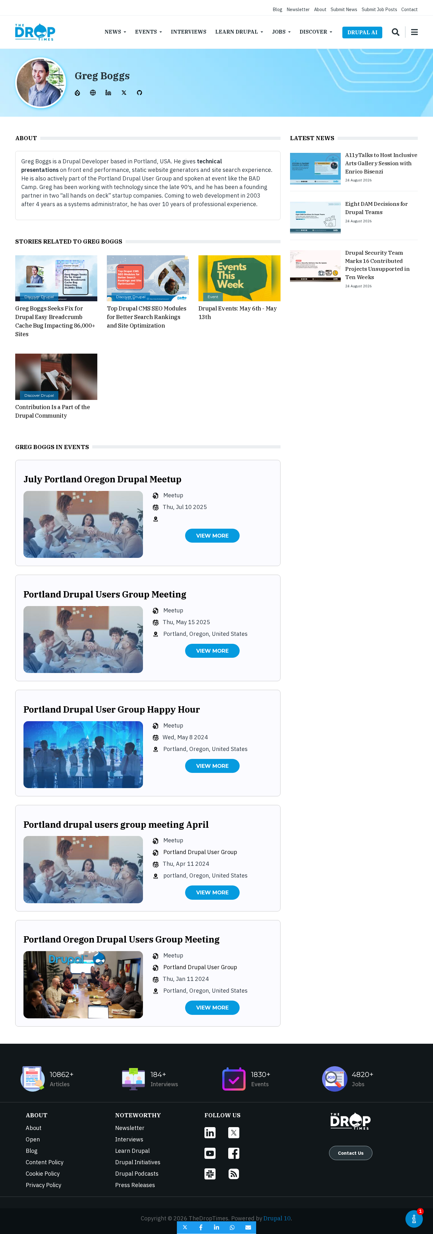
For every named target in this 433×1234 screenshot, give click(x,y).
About (320, 9)
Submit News (344, 9)
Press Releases (135, 1185)
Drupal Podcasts (136, 1173)
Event (213, 296)
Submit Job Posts (379, 9)
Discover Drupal (39, 296)
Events (146, 32)
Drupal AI (362, 32)
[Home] (35, 32)
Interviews (188, 32)
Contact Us (351, 1153)
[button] (185, 1227)
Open (33, 1139)
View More (212, 535)
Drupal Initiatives (137, 1162)
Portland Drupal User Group (200, 852)
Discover (313, 32)
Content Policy (44, 1162)
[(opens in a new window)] (77, 92)
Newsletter (298, 9)
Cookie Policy (43, 1173)
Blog (277, 9)
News (113, 32)
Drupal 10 (277, 1218)
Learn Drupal (236, 32)
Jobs (279, 32)
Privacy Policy (43, 1185)
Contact (409, 9)
